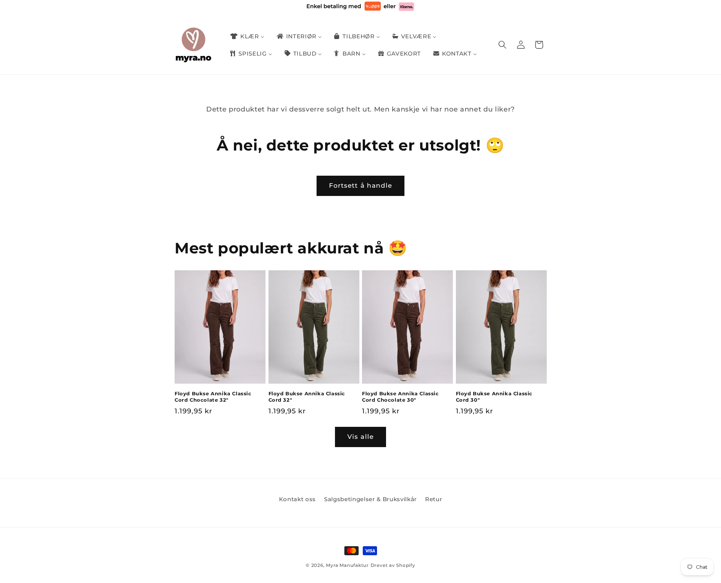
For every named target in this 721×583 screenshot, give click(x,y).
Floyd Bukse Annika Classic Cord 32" (306, 396)
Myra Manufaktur (347, 565)
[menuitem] (246, 36)
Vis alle (360, 436)
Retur (433, 499)
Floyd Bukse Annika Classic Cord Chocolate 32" (213, 396)
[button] (502, 45)
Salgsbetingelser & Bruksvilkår (370, 499)
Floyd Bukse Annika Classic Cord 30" (494, 396)
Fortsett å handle (360, 185)
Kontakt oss (297, 499)
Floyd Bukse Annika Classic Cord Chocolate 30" (400, 396)
